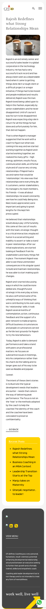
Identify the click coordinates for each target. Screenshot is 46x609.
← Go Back (12, 429)
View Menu (12, 536)
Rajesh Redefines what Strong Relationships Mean (24, 452)
